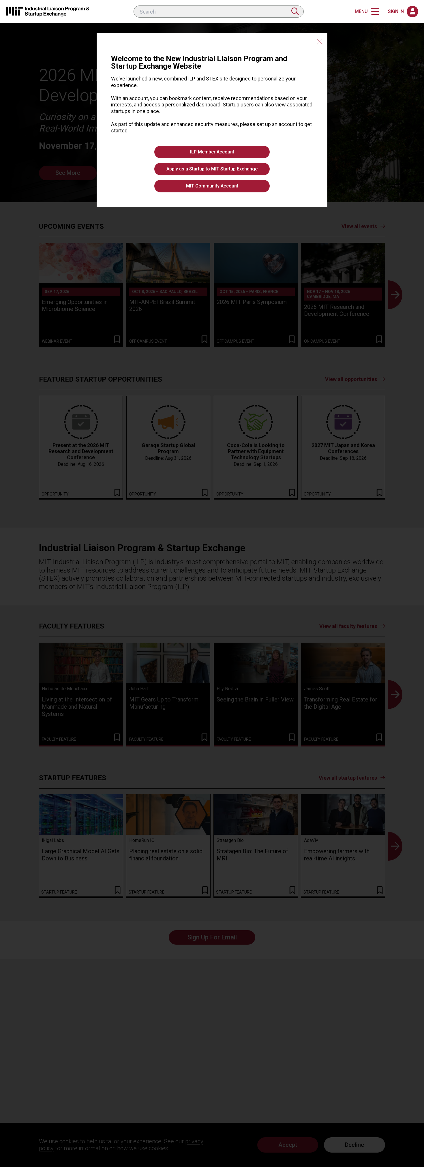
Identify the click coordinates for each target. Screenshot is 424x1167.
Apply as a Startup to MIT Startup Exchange (212, 169)
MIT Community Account (212, 186)
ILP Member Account (212, 152)
